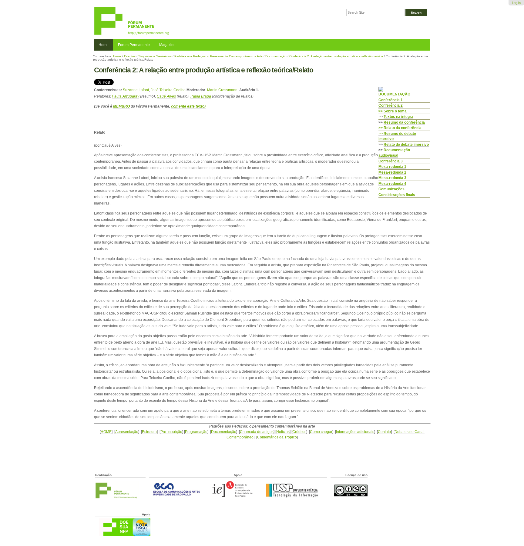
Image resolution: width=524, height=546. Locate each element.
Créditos (299, 432)
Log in (516, 3)
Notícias (283, 432)
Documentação (276, 56)
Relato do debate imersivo (406, 144)
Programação (196, 432)
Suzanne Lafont (136, 90)
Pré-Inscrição (171, 432)
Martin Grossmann (222, 90)
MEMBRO (121, 106)
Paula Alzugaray (125, 96)
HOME (106, 432)
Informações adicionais (355, 432)
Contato (384, 432)
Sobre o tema (395, 111)
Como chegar (321, 432)
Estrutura (149, 432)
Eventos (130, 56)
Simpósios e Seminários (155, 56)
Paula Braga (200, 96)
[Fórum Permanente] (178, 21)
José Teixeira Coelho (168, 90)
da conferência (404, 122)
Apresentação (126, 432)
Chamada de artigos (257, 432)
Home (104, 45)
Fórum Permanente (134, 45)
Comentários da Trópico (277, 437)
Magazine (167, 45)
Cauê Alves (166, 96)
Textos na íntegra (398, 116)
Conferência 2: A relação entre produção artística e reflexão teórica (336, 56)
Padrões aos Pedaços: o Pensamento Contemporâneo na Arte (218, 56)
